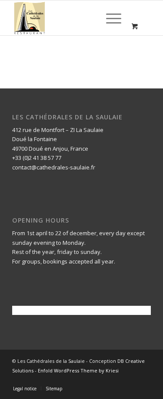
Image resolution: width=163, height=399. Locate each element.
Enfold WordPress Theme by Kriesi (78, 370)
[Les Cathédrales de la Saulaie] (67, 17)
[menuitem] (112, 17)
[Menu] (109, 17)
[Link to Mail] (144, 379)
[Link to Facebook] (131, 379)
